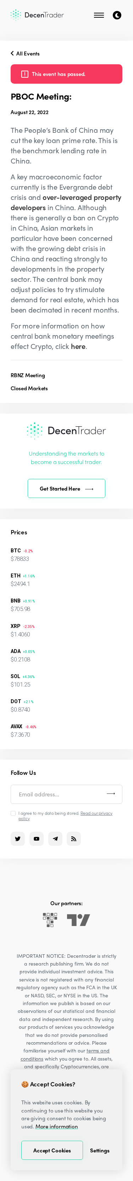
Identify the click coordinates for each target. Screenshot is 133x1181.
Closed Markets (29, 388)
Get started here (60, 488)
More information (56, 1126)
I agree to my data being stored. (65, 815)
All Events (27, 53)
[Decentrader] (37, 15)
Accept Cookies (52, 1150)
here (78, 346)
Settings (100, 1150)
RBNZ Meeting (28, 375)
